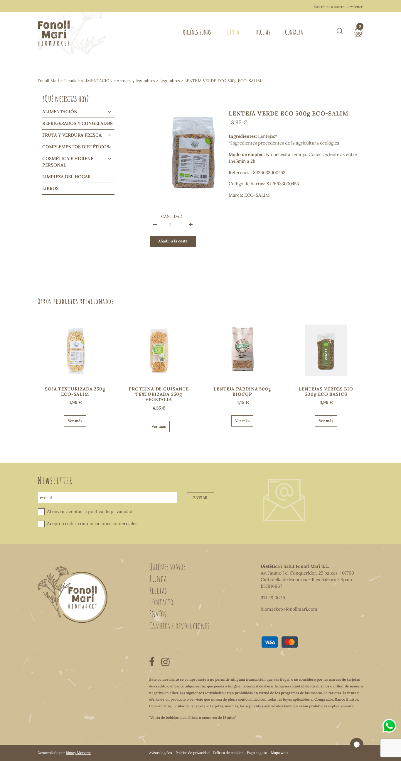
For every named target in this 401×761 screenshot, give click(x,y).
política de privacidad (110, 511)
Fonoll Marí (48, 80)
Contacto (161, 601)
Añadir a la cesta (173, 241)
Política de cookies (228, 752)
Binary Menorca (78, 752)
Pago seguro (257, 752)
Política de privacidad (193, 752)
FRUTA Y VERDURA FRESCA (72, 135)
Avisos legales (160, 752)
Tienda (232, 32)
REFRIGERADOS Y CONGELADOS (77, 123)
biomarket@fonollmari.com (289, 609)
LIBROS (50, 188)
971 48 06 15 (273, 597)
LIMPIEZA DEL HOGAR (66, 176)
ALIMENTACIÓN (96, 80)
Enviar (200, 497)
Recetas (263, 32)
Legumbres (169, 80)
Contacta (294, 32)
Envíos (157, 613)
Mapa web (279, 752)
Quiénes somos (197, 32)
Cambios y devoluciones (179, 625)
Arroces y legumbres (136, 80)
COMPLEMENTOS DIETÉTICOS (75, 147)
